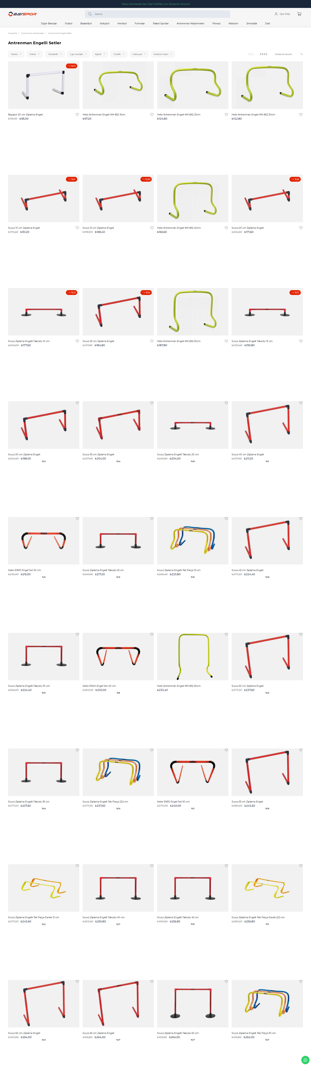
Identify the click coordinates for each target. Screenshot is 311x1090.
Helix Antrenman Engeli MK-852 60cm (179, 685)
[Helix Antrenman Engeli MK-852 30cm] (267, 85)
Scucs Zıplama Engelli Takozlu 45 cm (178, 917)
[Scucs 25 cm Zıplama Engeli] (118, 312)
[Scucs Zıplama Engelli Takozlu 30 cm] (43, 656)
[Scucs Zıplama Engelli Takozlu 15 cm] (267, 312)
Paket (33, 54)
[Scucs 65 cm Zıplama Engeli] (118, 1003)
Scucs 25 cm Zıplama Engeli (98, 341)
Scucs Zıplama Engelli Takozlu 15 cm (252, 341)
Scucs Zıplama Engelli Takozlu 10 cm (29, 341)
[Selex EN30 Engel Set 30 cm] (43, 541)
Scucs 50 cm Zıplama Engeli (248, 685)
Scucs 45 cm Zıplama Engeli (247, 570)
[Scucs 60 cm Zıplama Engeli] (43, 1003)
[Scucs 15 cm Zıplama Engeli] (118, 198)
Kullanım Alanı (161, 54)
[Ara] (91, 14)
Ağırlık (98, 54)
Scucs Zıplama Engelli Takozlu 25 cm (103, 570)
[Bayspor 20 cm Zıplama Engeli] (43, 85)
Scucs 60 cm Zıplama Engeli (24, 1033)
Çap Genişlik (76, 54)
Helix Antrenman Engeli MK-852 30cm (253, 114)
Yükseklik (53, 54)
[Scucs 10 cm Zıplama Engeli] (43, 198)
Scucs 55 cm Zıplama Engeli (247, 801)
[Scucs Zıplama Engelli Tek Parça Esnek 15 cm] (43, 888)
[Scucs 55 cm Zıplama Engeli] (267, 772)
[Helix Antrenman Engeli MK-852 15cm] (118, 85)
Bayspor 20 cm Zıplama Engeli (25, 114)
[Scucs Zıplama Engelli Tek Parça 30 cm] (267, 1003)
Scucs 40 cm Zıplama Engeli (248, 454)
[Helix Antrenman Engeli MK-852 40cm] (192, 198)
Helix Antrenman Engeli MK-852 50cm (179, 341)
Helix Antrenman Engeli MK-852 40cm (179, 227)
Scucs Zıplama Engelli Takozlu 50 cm (178, 1033)
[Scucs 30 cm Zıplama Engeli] (43, 425)
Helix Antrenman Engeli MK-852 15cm (104, 114)
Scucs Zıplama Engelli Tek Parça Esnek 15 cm (33, 917)
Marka (14, 54)
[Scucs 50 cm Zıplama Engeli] (267, 656)
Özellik (117, 54)
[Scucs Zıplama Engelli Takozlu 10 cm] (43, 312)
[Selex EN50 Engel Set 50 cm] (192, 772)
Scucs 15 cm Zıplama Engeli (98, 227)
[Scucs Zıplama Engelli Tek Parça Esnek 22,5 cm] (267, 888)
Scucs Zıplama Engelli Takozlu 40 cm (104, 917)
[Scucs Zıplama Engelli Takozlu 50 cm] (192, 1003)
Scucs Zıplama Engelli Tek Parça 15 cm (179, 570)
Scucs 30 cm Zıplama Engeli (24, 454)
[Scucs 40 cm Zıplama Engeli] (267, 425)
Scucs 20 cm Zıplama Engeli (248, 227)
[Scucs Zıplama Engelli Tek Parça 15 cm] (192, 541)
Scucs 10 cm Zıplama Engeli (24, 227)
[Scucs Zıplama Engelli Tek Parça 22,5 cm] (118, 772)
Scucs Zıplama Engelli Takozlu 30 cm (29, 685)
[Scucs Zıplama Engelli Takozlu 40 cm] (118, 888)
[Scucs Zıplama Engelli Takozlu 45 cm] (192, 888)
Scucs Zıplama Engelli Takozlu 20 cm (178, 454)
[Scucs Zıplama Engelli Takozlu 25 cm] (118, 541)
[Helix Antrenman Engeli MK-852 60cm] (192, 656)
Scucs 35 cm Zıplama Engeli (98, 454)
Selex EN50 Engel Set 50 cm (173, 801)
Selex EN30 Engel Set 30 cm (24, 570)
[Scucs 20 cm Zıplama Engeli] (267, 198)
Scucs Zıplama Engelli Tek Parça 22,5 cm (105, 801)
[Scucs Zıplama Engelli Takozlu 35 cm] (43, 772)
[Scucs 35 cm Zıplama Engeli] (118, 425)
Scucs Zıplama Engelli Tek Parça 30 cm (254, 1033)
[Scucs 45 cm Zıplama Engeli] (267, 541)
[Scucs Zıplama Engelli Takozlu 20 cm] (192, 425)
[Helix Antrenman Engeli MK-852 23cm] (192, 85)
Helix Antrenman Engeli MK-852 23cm (178, 114)
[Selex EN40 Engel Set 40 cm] (118, 656)
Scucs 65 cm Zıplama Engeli (98, 1033)
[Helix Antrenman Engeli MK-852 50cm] (192, 312)
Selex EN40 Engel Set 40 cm (99, 685)
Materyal (137, 54)
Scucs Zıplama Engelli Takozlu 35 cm (28, 801)
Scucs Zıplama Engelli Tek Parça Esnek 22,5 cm (258, 917)
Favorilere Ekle (77, 114)
